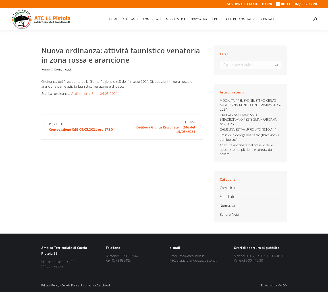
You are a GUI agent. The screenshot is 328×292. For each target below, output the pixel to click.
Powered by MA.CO (274, 285)
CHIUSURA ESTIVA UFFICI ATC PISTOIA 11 (248, 129)
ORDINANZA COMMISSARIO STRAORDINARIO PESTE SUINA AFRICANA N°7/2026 (248, 119)
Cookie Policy (70, 285)
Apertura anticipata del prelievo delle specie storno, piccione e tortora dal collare (246, 149)
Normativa (227, 205)
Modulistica (228, 197)
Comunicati (228, 188)
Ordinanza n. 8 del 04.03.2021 (94, 93)
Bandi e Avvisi (229, 214)
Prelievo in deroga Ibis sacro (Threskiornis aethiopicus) (249, 137)
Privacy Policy (50, 285)
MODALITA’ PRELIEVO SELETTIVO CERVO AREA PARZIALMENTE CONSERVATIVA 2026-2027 (250, 105)
